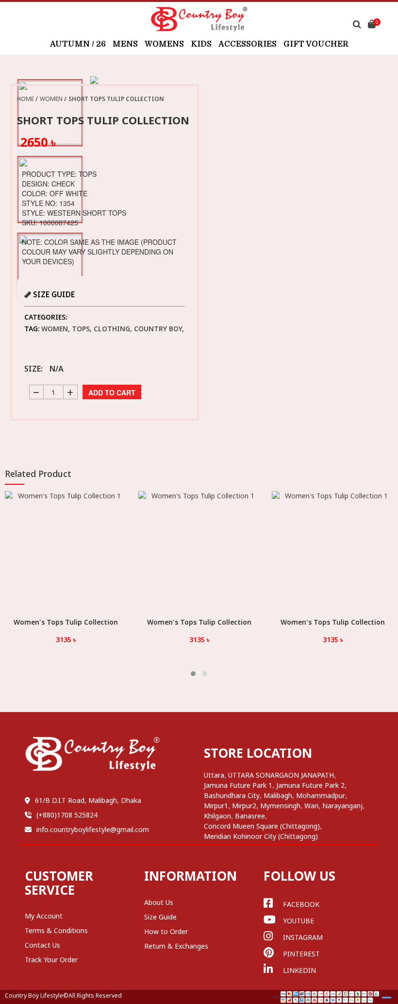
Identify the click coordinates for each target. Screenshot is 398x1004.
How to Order (166, 931)
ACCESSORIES (247, 44)
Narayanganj (342, 805)
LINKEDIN (299, 970)
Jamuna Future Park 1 (238, 785)
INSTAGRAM (303, 937)
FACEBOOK (301, 904)
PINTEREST (301, 953)
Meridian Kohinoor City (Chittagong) (261, 836)
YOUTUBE (298, 920)
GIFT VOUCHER (315, 44)
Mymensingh (280, 805)
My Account (44, 915)
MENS (125, 44)
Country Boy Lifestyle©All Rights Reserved (63, 995)
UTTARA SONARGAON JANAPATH (281, 775)
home (25, 99)
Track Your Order (51, 959)
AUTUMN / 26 (78, 44)
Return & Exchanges (176, 946)
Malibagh (278, 795)
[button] (193, 674)
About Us (158, 902)
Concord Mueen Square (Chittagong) (262, 826)
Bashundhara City (232, 795)
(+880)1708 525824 (67, 814)
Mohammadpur (320, 795)
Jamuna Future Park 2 (310, 785)
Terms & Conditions (56, 930)
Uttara (214, 775)
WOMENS (164, 44)
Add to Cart (111, 392)
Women (51, 99)
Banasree (250, 815)
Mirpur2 (244, 805)
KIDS (201, 44)
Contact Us (42, 945)
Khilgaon (217, 815)
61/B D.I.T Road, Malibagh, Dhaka (88, 800)
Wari (311, 805)
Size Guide (160, 916)
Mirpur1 (216, 805)
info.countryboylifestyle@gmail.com (92, 829)
